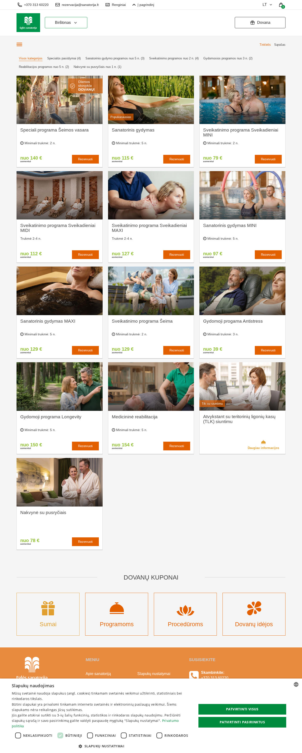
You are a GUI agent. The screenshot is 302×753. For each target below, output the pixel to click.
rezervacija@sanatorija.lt (80, 5)
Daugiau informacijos (263, 448)
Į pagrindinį (146, 5)
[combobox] (296, 684)
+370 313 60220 (36, 5)
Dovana (263, 23)
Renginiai (119, 5)
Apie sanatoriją (98, 674)
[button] (101, 746)
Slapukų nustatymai (153, 674)
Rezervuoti (85, 159)
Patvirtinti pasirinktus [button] (242, 722)
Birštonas (63, 23)
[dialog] (151, 716)
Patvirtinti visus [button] (242, 709)
